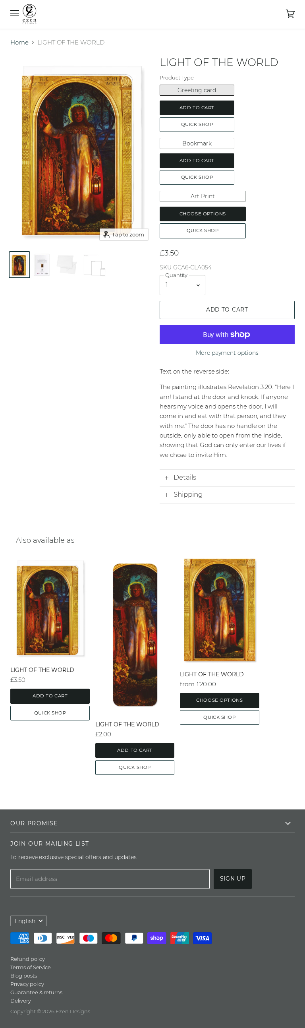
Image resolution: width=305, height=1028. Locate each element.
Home (19, 42)
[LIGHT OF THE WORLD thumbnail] (66, 264)
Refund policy (27, 959)
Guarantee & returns (36, 992)
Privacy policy (27, 984)
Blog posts (23, 975)
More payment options (227, 353)
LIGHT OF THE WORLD (42, 670)
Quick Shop (197, 124)
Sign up (233, 878)
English (25, 921)
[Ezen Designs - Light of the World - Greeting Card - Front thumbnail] (19, 264)
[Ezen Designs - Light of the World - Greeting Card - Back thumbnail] (42, 264)
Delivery (20, 1000)
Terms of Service (30, 967)
